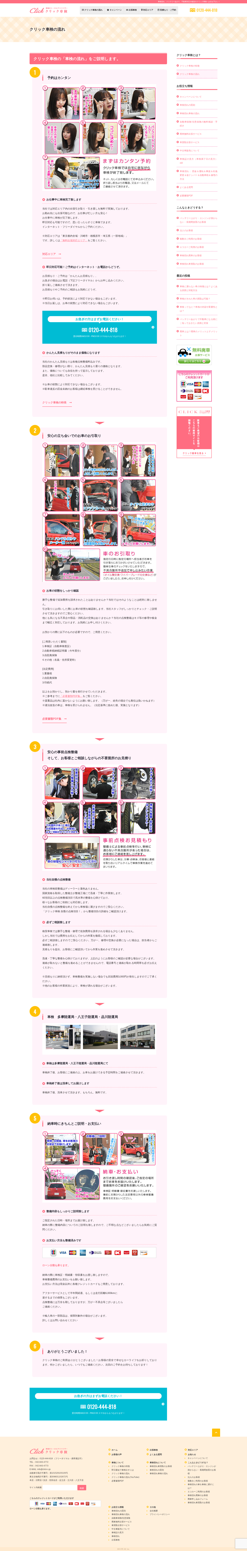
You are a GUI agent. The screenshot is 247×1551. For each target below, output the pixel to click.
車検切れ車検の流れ (189, 113)
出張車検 (132, 10)
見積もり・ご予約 (167, 10)
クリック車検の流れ (93, 10)
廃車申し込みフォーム (198, 1499)
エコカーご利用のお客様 (192, 247)
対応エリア (148, 10)
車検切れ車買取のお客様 (192, 264)
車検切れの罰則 (187, 105)
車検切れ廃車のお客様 (191, 255)
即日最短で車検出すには (123, 1470)
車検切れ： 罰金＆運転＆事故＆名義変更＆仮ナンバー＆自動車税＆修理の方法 (198, 175)
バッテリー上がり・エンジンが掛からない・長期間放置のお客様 (202, 1470)
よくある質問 (186, 187)
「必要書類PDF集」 (71, 696)
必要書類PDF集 (51, 718)
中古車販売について (189, 150)
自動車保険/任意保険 (121, 1518)
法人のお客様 (186, 230)
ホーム (115, 1450)
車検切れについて (158, 1462)
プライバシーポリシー (160, 1514)
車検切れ (116, 1536)
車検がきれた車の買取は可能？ (195, 298)
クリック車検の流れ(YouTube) (125, 1477)
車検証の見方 (118, 1532)
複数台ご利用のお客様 (191, 239)
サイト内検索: (36, 1487)
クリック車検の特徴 (189, 66)
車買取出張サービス (189, 142)
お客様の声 (117, 1454)
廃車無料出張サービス (191, 134)
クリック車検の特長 (54, 402)
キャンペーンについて (191, 97)
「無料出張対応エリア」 (74, 240)
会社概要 (154, 1511)
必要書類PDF (186, 195)
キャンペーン (115, 10)
